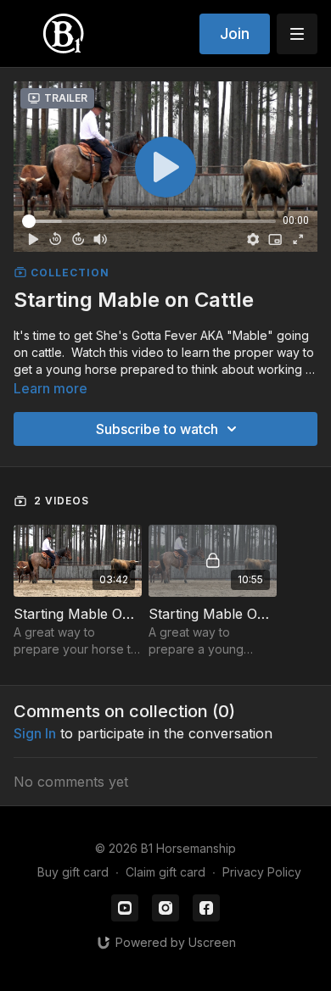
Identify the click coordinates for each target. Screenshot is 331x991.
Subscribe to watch (157, 428)
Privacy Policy (261, 872)
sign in (35, 733)
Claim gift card (165, 872)
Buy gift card (73, 872)
